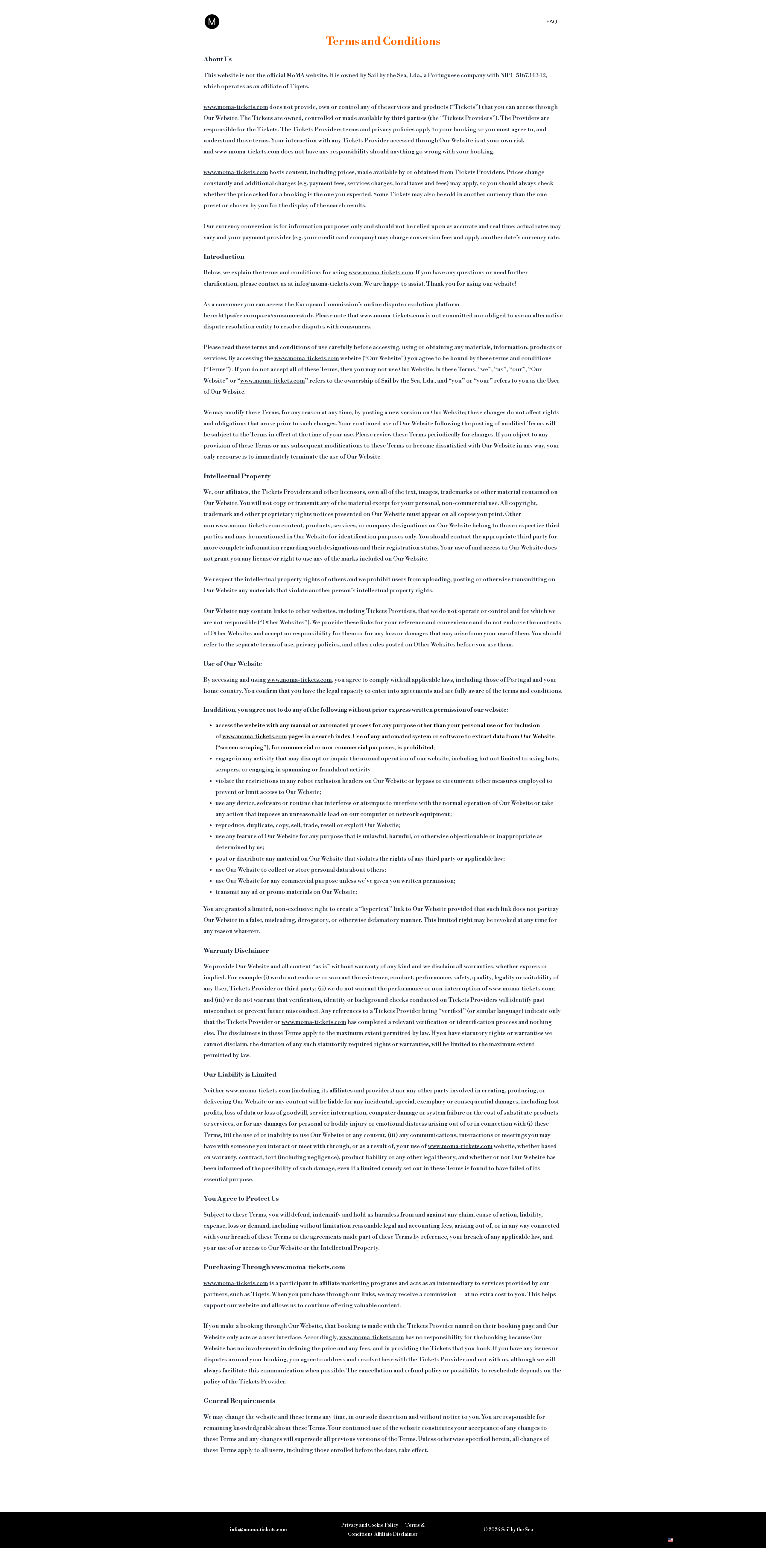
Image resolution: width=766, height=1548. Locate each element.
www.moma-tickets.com (235, 107)
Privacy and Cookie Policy (369, 1525)
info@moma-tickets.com (258, 1530)
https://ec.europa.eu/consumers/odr (265, 315)
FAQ (551, 22)
